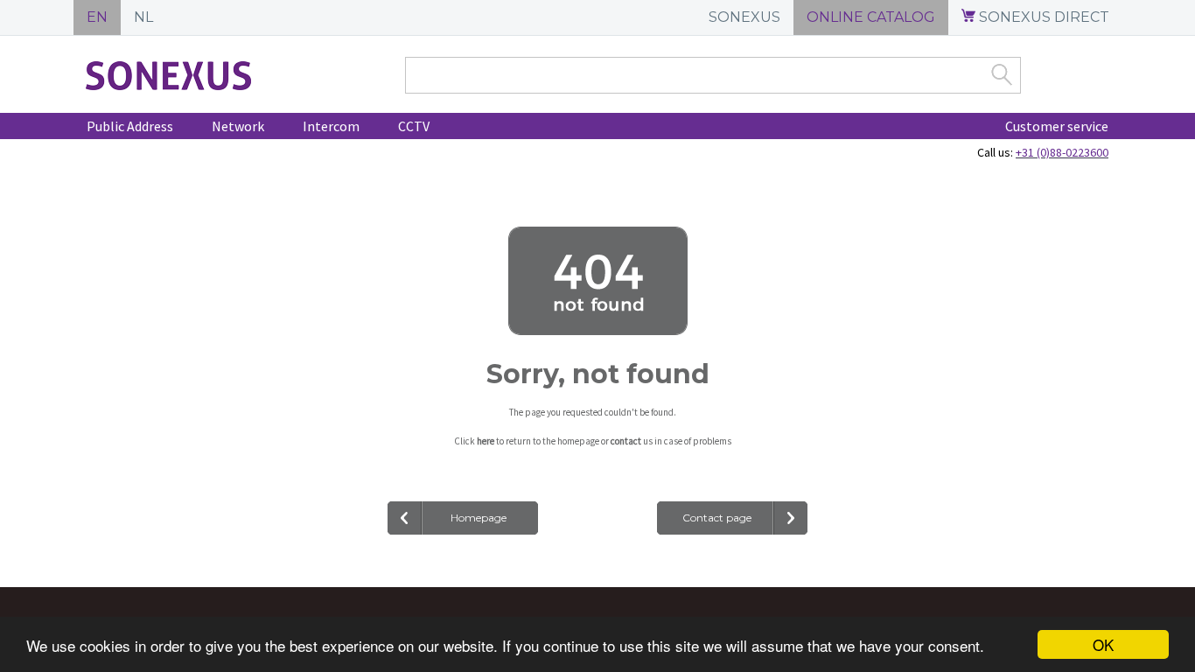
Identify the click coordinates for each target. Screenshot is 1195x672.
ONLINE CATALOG (871, 17)
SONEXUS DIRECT (1042, 17)
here (485, 441)
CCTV (414, 126)
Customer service (1056, 126)
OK (1103, 644)
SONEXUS (744, 17)
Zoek (1001, 74)
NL (143, 17)
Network (238, 126)
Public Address (130, 126)
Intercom (331, 126)
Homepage (479, 517)
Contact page (716, 517)
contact (626, 441)
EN (97, 17)
